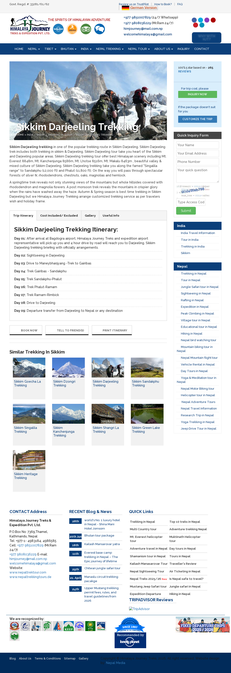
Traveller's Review (182, 563)
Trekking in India (193, 246)
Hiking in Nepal (191, 333)
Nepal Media (115, 663)
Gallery (90, 215)
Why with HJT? (206, 37)
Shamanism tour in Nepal (148, 556)
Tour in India (190, 239)
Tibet (49, 49)
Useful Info (111, 215)
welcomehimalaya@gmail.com (148, 34)
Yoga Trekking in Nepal (198, 422)
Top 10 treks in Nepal (184, 521)
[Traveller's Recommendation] (99, 29)
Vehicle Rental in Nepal (198, 364)
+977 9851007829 (137, 17)
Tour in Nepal (190, 280)
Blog (12, 658)
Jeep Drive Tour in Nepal (198, 428)
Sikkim (40, 134)
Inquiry (184, 49)
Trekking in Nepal (193, 273)
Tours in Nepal (179, 556)
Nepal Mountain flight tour (199, 357)
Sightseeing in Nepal (196, 293)
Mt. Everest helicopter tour (146, 539)
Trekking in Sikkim (60, 134)
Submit (186, 211)
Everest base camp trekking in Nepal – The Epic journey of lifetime (101, 557)
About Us (162, 49)
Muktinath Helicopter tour (185, 539)
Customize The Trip (197, 119)
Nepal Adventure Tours (198, 402)
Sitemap (70, 658)
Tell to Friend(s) (70, 330)
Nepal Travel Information (199, 408)
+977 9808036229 (137, 23)
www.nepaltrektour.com (27, 572)
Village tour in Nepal (195, 320)
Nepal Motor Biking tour (197, 388)
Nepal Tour (138, 49)
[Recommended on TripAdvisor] (86, 29)
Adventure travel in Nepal (148, 548)
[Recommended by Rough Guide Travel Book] (72, 29)
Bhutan (67, 49)
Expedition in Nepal (195, 306)
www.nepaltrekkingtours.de (30, 577)
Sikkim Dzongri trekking (64, 383)
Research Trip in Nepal (197, 415)
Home (19, 49)
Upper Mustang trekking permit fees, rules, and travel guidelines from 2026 (101, 594)
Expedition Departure (145, 594)
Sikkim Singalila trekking (25, 429)
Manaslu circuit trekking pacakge (101, 579)
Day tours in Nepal (182, 548)
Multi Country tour (143, 529)
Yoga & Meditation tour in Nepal (196, 380)
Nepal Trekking (108, 49)
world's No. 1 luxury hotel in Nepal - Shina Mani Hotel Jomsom (102, 524)
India (85, 49)
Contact (201, 49)
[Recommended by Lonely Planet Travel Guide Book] (58, 29)
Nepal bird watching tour (198, 340)
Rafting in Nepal (192, 300)
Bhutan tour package (99, 535)
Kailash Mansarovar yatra (102, 544)
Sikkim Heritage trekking (26, 476)
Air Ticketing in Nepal (184, 571)
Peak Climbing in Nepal (197, 313)
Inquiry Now (197, 94)
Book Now (28, 330)
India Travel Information (198, 233)
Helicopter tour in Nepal (198, 395)
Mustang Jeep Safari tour (148, 586)
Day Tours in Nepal (194, 371)
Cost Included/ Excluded (59, 215)
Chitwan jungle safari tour (102, 568)
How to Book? (163, 4)
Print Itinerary (115, 330)
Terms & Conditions (48, 658)
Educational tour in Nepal (199, 326)
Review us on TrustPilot (134, 4)
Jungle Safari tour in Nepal (200, 287)
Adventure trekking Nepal (188, 529)
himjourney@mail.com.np (143, 28)
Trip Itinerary (23, 215)
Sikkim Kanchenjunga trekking (63, 431)
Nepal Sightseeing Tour (147, 571)
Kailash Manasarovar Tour (149, 563)
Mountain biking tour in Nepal (195, 349)
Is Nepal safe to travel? (186, 578)
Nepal (33, 49)
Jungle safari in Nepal (185, 586)
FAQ (179, 4)
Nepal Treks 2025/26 (148, 578)
